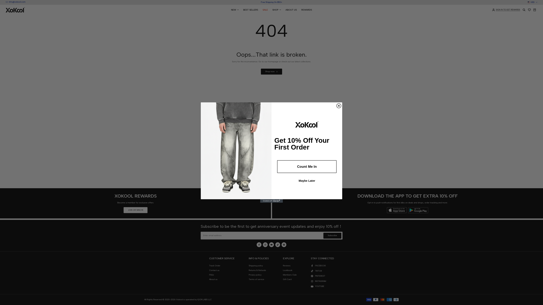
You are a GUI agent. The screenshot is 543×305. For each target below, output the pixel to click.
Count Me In (307, 166)
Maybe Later (307, 180)
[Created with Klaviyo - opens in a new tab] (271, 201)
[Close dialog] (339, 106)
